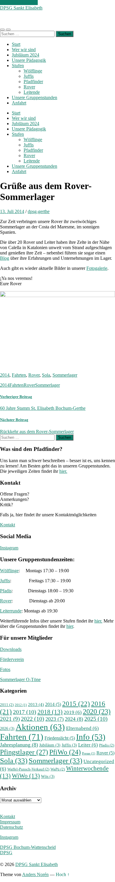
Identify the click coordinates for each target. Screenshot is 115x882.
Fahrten (19, 375)
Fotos (5, 669)
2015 (76, 703)
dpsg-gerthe (39, 211)
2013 (36, 704)
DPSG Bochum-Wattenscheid (28, 847)
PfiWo (65, 752)
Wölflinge (33, 70)
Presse (88, 753)
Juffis (29, 76)
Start (16, 44)
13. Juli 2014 (12, 211)
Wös (48, 776)
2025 (96, 719)
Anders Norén (35, 874)
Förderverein (12, 659)
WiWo (26, 775)
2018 (50, 711)
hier (69, 626)
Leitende (32, 92)
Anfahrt (19, 102)
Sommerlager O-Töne (20, 679)
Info (90, 736)
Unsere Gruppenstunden (34, 97)
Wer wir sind (24, 49)
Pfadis (6, 590)
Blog (4, 258)
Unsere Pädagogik (29, 60)
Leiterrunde (11, 610)
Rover (29, 86)
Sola (46, 375)
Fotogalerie (96, 268)
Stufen (18, 65)
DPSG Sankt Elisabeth (21, 7)
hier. (63, 471)
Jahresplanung (19, 745)
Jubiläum (49, 745)
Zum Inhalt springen (19, 2)
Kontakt (7, 524)
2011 (7, 705)
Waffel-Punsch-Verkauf (28, 769)
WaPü (57, 769)
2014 (4, 375)
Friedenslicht (60, 738)
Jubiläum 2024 (25, 54)
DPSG (6, 852)
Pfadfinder (33, 81)
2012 (21, 705)
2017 (24, 712)
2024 (74, 719)
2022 (32, 719)
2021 (10, 719)
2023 (54, 719)
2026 (7, 728)
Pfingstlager (24, 752)
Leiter (88, 745)
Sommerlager (64, 375)
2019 (73, 712)
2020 (97, 711)
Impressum (10, 821)
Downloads (11, 649)
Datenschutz (11, 827)
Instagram (9, 547)
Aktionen (40, 727)
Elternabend (82, 728)
